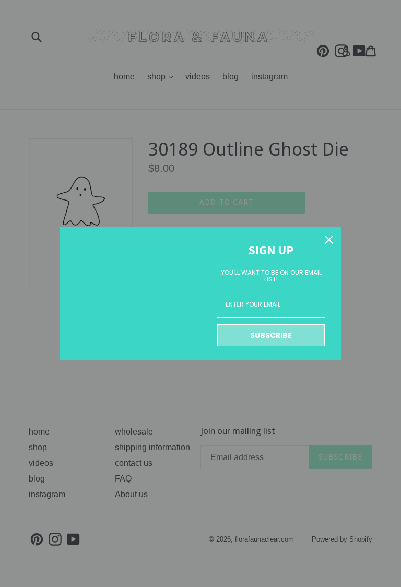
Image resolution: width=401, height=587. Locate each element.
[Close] (328, 239)
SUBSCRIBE (271, 335)
